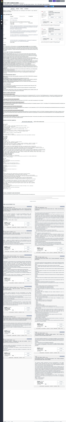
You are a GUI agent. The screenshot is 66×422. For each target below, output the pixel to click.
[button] (46, 6)
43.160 (51, 328)
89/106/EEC (19, 6)
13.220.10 (10, 6)
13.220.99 (24, 251)
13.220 (56, 25)
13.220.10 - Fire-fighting (14, 18)
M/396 (59, 252)
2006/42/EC (55, 252)
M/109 (23, 6)
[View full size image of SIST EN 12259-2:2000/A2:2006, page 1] (44, 15)
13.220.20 (22, 227)
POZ (25, 6)
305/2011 (14, 6)
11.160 (47, 252)
